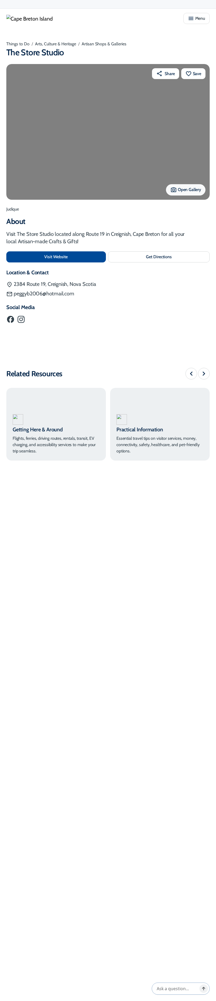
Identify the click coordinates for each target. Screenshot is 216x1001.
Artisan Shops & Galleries (104, 43)
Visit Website (73, 256)
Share (170, 73)
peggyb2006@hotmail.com (44, 293)
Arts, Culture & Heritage (55, 43)
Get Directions (170, 258)
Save (197, 73)
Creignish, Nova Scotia (55, 284)
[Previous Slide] (191, 373)
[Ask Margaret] (203, 988)
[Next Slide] (204, 373)
